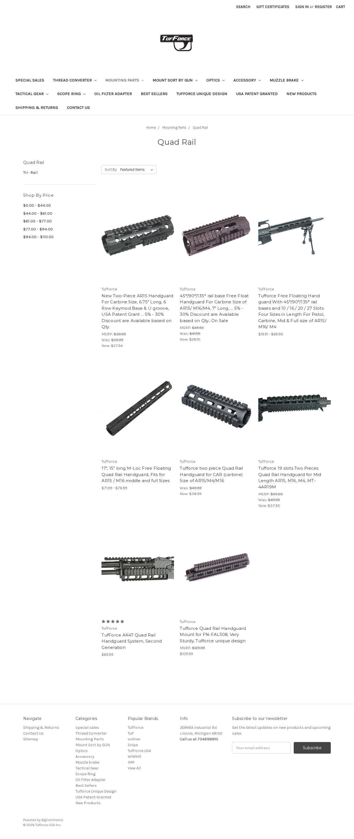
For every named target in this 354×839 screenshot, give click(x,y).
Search (243, 6)
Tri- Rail (30, 172)
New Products (302, 93)
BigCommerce (52, 820)
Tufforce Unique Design (201, 93)
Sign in (302, 6)
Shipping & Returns (36, 107)
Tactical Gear (30, 93)
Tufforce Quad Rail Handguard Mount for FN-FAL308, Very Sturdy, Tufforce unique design (213, 634)
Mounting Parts (122, 80)
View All (134, 768)
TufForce (135, 727)
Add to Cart (137, 245)
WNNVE (134, 756)
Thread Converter (73, 80)
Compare (136, 235)
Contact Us (78, 107)
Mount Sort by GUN (173, 80)
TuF (131, 733)
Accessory (245, 80)
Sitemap (30, 739)
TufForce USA (139, 750)
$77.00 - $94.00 (38, 229)
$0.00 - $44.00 (37, 205)
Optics (213, 80)
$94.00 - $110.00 (38, 236)
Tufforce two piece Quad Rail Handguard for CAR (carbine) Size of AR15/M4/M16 (211, 474)
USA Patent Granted (257, 93)
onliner (134, 739)
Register (323, 6)
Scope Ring (69, 93)
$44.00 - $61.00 (37, 213)
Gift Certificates (272, 6)
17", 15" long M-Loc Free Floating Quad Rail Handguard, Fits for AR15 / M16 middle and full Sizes (136, 474)
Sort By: (111, 169)
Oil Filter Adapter (113, 93)
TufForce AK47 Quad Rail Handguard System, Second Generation (131, 641)
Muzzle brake (285, 80)
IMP (131, 762)
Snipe (133, 745)
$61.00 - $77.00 (37, 221)
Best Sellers (154, 93)
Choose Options (294, 245)
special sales (29, 80)
